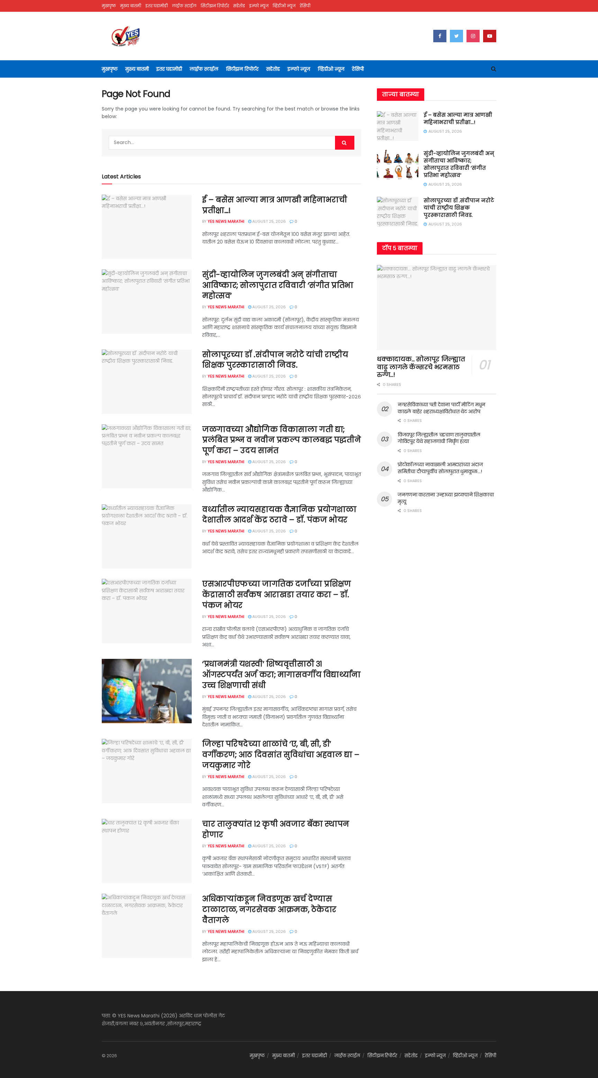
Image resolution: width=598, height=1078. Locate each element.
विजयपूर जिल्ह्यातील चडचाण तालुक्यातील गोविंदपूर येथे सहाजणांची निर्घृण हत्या (439, 438)
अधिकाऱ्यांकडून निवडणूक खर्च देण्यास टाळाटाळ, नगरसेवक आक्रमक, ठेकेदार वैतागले (269, 909)
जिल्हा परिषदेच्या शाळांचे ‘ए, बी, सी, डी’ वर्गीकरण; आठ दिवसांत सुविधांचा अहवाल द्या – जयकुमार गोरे (281, 755)
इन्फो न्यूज (259, 6)
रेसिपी (305, 6)
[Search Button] (344, 143)
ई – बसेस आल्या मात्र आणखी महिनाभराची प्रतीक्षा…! (274, 205)
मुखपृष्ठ (109, 6)
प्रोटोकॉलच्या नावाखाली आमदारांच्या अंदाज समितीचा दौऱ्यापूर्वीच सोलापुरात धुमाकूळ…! (440, 468)
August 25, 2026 (268, 221)
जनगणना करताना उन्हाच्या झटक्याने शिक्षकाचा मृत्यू (445, 498)
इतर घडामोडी (156, 6)
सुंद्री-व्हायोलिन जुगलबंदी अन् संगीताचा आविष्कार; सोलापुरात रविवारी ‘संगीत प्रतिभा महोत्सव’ (277, 285)
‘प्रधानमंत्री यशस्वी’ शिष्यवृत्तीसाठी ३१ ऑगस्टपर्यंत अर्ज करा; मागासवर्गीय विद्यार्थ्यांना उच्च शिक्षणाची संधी (281, 675)
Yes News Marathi (226, 221)
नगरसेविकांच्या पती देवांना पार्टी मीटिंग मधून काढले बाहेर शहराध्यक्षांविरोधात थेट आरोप (441, 408)
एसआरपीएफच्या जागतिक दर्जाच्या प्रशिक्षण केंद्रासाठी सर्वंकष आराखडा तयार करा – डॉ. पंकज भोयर (276, 594)
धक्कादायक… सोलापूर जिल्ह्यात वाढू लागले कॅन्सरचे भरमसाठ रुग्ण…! (421, 367)
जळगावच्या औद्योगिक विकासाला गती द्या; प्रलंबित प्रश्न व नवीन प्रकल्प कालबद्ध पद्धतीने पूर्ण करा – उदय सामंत (281, 440)
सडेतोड (239, 6)
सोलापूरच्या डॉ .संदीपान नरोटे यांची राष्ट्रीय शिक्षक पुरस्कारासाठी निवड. (275, 360)
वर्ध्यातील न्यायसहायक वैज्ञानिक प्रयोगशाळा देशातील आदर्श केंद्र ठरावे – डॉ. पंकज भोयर (279, 514)
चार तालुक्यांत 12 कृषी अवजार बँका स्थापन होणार (275, 829)
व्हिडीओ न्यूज (284, 6)
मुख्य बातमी (130, 6)
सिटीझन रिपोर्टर (215, 6)
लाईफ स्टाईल (184, 6)
